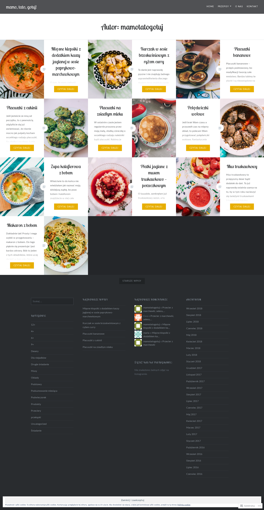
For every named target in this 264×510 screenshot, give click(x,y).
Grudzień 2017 (194, 368)
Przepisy (223, 7)
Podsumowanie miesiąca (44, 391)
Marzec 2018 (193, 348)
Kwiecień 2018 (194, 341)
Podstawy (36, 384)
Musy (34, 371)
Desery (34, 351)
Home (210, 7)
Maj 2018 (191, 335)
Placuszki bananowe (93, 334)
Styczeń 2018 (193, 361)
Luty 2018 (191, 355)
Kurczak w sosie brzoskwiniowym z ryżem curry (101, 325)
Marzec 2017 (193, 427)
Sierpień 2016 (193, 460)
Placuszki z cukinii (92, 340)
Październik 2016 (195, 447)
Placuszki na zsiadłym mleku (98, 347)
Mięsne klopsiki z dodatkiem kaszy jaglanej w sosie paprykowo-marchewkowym (101, 312)
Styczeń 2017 (193, 441)
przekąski (36, 417)
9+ (32, 344)
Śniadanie (36, 430)
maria (146, 333)
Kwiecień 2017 (194, 421)
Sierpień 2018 (193, 315)
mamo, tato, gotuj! (21, 7)
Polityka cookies (183, 505)
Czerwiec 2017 (194, 408)
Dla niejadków (38, 358)
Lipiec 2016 (192, 467)
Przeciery (36, 411)
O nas (239, 7)
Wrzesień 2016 (194, 454)
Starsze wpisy (132, 281)
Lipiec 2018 (192, 322)
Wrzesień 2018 (194, 308)
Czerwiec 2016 (194, 474)
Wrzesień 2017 (194, 388)
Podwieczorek (38, 397)
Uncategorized (39, 424)
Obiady (35, 378)
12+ (33, 325)
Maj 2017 (191, 414)
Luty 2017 (191, 434)
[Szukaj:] (52, 301)
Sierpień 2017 (193, 394)
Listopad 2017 (194, 374)
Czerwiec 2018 (194, 328)
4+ (32, 331)
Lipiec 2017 (192, 401)
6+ (32, 338)
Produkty (36, 404)
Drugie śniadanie (40, 364)
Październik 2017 (195, 381)
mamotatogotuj (151, 307)
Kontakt (252, 7)
